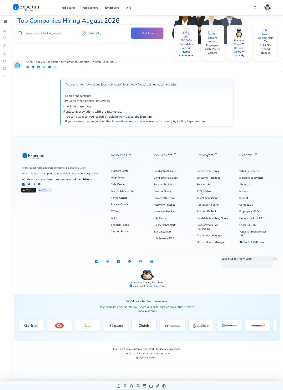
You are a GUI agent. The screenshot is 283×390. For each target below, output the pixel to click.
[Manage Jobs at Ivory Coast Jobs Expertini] (164, 385)
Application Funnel (208, 205)
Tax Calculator (162, 231)
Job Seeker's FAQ (164, 238)
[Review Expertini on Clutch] (144, 325)
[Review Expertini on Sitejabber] (201, 325)
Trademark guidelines (168, 349)
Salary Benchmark (165, 225)
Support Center (120, 171)
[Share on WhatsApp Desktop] (55, 67)
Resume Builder (163, 184)
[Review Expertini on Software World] (229, 325)
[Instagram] (34, 185)
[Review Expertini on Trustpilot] (87, 325)
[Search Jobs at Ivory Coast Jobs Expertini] (132, 385)
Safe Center (118, 184)
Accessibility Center (123, 191)
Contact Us (246, 205)
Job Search (69, 8)
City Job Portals (120, 231)
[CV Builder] (5, 61)
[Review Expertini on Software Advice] (257, 325)
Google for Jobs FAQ (252, 218)
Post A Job (203, 184)
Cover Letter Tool (164, 198)
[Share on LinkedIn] (39, 67)
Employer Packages (208, 178)
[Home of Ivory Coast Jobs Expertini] (118, 385)
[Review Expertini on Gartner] (31, 325)
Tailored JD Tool (206, 211)
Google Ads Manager (209, 235)
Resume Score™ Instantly (239, 51)
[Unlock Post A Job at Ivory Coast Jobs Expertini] (158, 385)
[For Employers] (5, 53)
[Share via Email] (49, 67)
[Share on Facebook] (28, 67)
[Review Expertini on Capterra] (115, 325)
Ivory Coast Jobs (141, 286)
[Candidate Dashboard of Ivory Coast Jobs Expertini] (125, 385)
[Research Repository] (5, 68)
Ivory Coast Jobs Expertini (37, 168)
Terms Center (119, 198)
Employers (112, 8)
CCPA (114, 211)
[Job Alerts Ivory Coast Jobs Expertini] (138, 385)
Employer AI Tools (208, 171)
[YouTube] (39, 185)
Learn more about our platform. (74, 179)
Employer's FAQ (249, 211)
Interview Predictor (165, 211)
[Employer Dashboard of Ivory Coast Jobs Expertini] (145, 385)
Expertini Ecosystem (251, 178)
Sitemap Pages (120, 225)
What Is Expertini (249, 171)
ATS (128, 8)
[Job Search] (255, 8)
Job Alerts (160, 218)
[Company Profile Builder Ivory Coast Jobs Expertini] (151, 385)
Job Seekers (90, 8)
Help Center (118, 177)
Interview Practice (164, 205)
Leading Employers (212, 43)
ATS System (204, 191)
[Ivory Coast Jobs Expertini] (31, 7)
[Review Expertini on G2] (59, 325)
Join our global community (186, 51)
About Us (245, 184)
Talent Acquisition (207, 198)
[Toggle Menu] (5, 21)
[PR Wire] (5, 76)
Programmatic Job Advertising (207, 227)
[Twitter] (29, 185)
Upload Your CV (265, 40)
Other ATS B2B (248, 225)
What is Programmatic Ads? (252, 233)
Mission (244, 191)
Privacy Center (119, 204)
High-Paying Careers (212, 51)
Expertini (246, 155)
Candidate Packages (166, 178)
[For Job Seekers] (5, 45)
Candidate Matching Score (212, 218)
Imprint (243, 198)
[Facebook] (24, 185)
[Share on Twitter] (33, 67)
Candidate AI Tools (165, 171)
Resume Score (162, 191)
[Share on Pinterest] (44, 67)
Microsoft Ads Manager (211, 242)
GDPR (114, 218)
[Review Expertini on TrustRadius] (172, 325)
